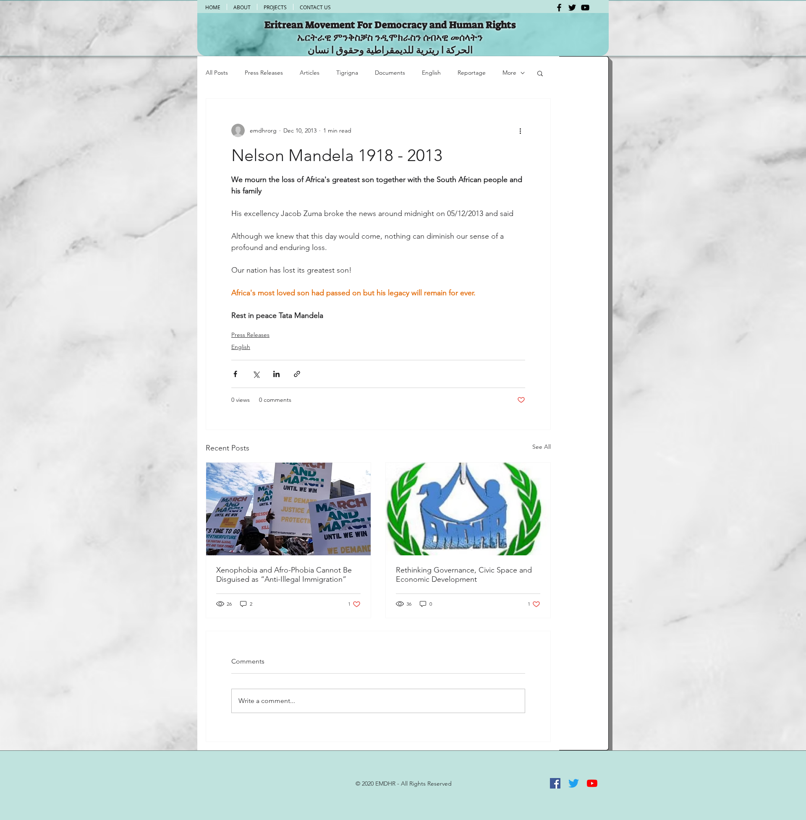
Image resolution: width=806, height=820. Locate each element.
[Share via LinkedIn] (276, 374)
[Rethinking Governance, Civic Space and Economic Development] (468, 509)
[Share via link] (297, 374)
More (509, 72)
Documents (390, 72)
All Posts (217, 72)
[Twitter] (572, 8)
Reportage (472, 72)
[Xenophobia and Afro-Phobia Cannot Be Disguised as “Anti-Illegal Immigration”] (288, 509)
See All (541, 446)
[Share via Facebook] (235, 374)
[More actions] (520, 130)
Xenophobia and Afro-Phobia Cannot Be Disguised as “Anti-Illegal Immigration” (284, 574)
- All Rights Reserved (423, 783)
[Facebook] (559, 8)
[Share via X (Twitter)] (256, 374)
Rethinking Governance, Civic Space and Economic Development (464, 574)
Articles (309, 72)
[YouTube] (585, 8)
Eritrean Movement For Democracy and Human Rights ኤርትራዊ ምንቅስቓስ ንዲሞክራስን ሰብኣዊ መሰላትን (390, 31)
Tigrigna (347, 72)
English (431, 72)
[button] (540, 73)
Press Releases (264, 72)
